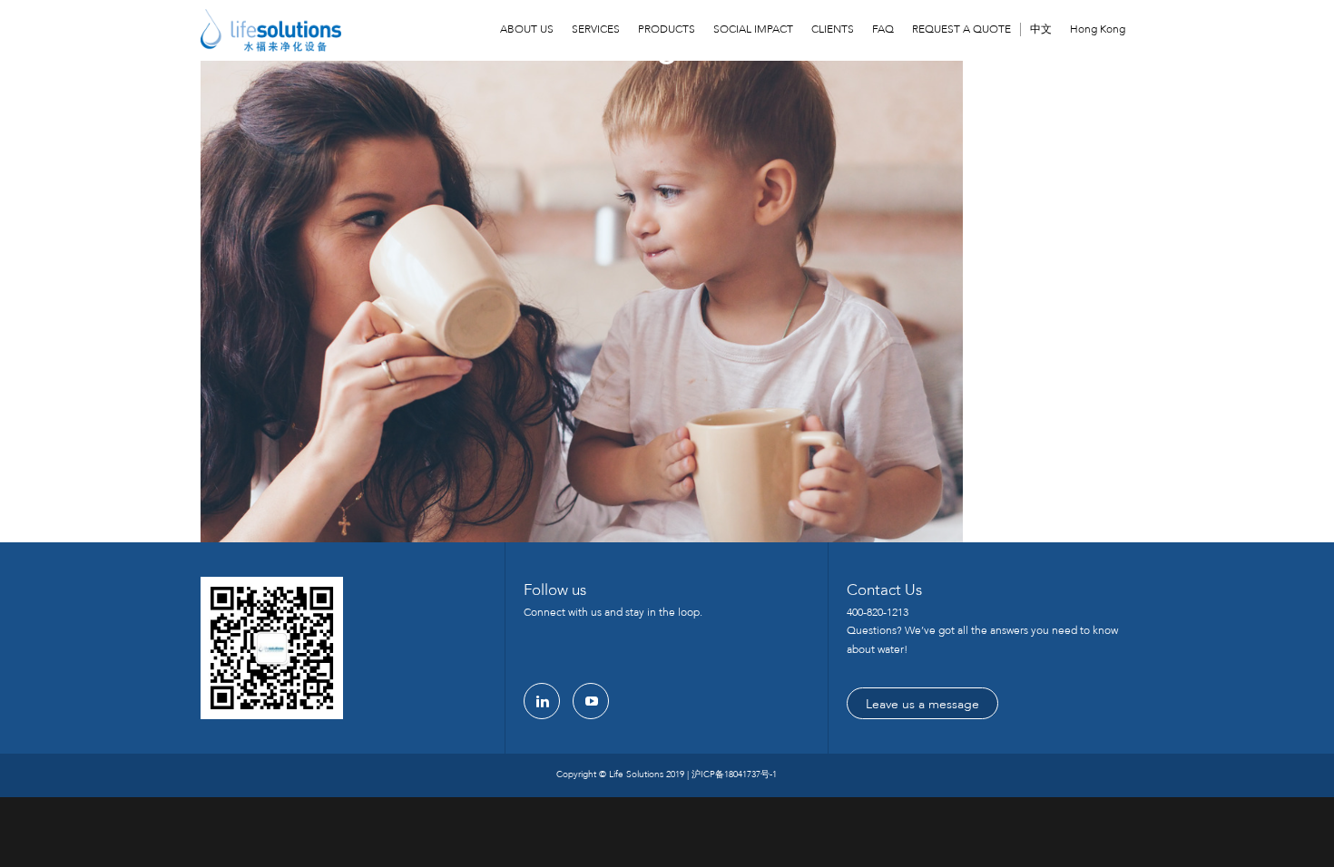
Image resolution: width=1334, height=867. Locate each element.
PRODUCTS (666, 29)
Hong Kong (1097, 29)
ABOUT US (527, 29)
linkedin (542, 701)
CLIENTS (832, 29)
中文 (1041, 29)
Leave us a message (922, 704)
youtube (591, 701)
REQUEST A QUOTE (961, 29)
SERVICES (596, 29)
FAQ (883, 29)
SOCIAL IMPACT (753, 29)
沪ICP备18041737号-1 (734, 774)
